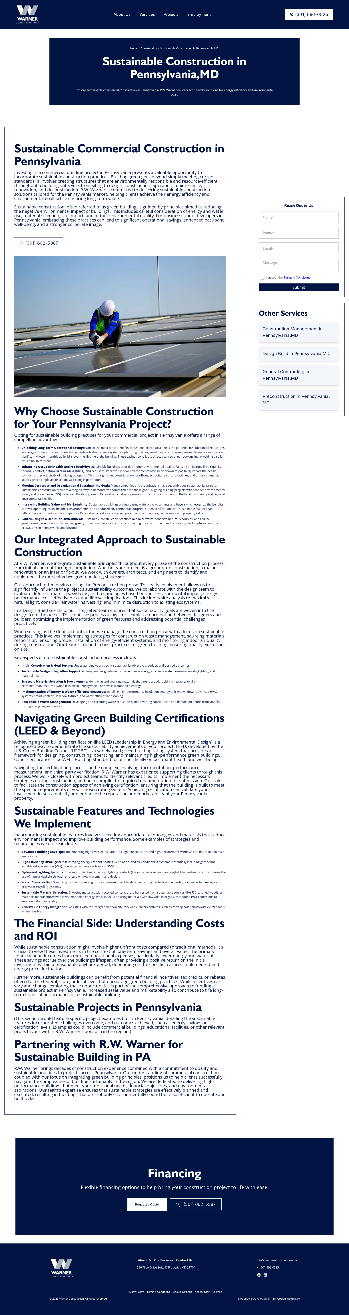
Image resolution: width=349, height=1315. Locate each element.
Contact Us (184, 1260)
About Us (122, 14)
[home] (27, 14)
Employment (199, 14)
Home (134, 48)
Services (147, 14)
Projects (171, 14)
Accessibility (202, 1291)
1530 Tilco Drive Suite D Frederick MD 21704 (165, 1267)
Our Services (163, 1260)
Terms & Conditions (158, 1291)
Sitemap (217, 1291)
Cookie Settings (182, 1291)
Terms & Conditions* (298, 277)
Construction (149, 48)
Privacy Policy (135, 1291)
